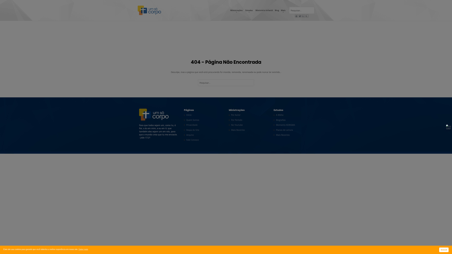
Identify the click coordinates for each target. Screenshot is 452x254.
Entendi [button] (444, 250)
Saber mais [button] (83, 249)
